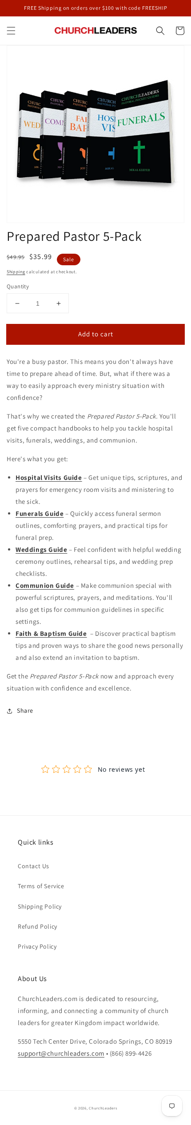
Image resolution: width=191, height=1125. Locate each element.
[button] (11, 30)
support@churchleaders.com (61, 1053)
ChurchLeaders (103, 1107)
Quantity (18, 286)
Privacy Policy (37, 946)
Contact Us (33, 866)
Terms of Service (41, 886)
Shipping (16, 272)
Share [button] (25, 710)
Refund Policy (37, 926)
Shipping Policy (40, 906)
